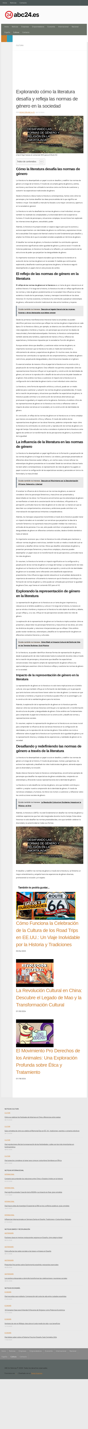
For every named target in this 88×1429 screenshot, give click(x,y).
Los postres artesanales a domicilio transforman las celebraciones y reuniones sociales (36, 1278)
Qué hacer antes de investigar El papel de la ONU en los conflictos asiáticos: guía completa (37, 1206)
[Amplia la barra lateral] (4, 38)
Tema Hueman (36, 1373)
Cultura (16, 32)
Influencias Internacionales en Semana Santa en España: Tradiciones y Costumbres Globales (38, 1219)
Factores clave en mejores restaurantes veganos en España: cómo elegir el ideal (33, 1238)
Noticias (13, 3)
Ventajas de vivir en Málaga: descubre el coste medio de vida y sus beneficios (32, 1324)
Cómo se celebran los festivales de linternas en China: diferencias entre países (33, 1117)
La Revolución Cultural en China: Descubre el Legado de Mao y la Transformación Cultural (49, 997)
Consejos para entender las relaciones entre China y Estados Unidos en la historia (34, 1179)
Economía (51, 27)
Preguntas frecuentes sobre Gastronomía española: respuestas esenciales (31, 1265)
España (7, 32)
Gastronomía (9, 1233)
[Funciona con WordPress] (16, 1373)
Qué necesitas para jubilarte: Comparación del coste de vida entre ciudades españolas (35, 1296)
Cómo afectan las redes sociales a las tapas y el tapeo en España (28, 1251)
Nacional (75, 27)
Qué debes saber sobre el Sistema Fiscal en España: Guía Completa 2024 (31, 1337)
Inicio (5, 3)
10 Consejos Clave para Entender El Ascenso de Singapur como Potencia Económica (35, 1310)
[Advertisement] (49, 71)
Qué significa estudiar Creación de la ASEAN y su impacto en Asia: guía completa (33, 1192)
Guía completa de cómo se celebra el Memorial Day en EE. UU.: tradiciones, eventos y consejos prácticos (42, 1131)
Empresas (25, 27)
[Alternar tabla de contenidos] (40, 162)
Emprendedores (38, 27)
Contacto (23, 3)
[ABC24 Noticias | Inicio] (22, 14)
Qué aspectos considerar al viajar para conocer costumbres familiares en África (33, 1160)
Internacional (63, 27)
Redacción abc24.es (27, 112)
